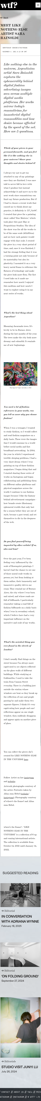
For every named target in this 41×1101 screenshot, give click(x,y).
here (26, 759)
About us (10, 1092)
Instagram (27, 1097)
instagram (29, 777)
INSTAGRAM (12, 1097)
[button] (38, 5)
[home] (8, 5)
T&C (20, 1092)
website (11, 781)
